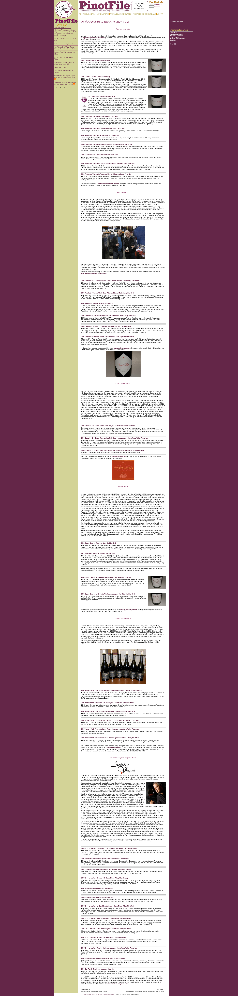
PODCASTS (137, 14)
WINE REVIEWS (103, 14)
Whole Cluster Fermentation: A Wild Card (65, 40)
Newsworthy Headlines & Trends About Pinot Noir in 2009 (64, 63)
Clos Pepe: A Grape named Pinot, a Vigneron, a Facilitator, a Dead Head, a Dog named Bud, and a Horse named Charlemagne (65, 32)
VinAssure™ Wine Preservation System (63, 71)
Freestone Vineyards (176, 35)
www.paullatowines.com (122, 348)
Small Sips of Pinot (60, 67)
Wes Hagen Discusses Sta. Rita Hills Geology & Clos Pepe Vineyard (65, 83)
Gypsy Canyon (174, 37)
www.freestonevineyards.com (108, 184)
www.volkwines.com (114, 747)
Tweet (171, 44)
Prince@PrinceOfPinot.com (122, 994)
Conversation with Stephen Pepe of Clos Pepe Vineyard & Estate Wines (64, 76)
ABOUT (160, 14)
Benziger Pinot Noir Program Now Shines (64, 53)
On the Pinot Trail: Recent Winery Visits (64, 58)
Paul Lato (173, 40)
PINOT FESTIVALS (149, 14)
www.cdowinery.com (119, 456)
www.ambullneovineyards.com (117, 984)
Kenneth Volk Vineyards (177, 38)
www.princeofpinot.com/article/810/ (93, 38)
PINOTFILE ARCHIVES (87, 14)
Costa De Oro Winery (176, 34)
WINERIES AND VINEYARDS (120, 14)
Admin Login (135, 994)
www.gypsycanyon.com (128, 610)
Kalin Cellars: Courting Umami (63, 44)
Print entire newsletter (176, 21)
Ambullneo (173, 32)
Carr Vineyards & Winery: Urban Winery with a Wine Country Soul (64, 48)
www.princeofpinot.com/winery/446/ (93, 273)
